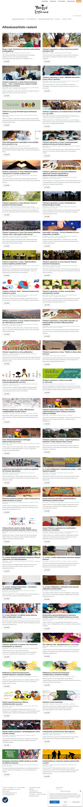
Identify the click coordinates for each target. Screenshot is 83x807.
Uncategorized (58, 117)
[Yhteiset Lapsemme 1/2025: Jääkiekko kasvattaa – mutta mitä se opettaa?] (62, 70)
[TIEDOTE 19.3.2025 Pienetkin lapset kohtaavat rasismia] (21, 105)
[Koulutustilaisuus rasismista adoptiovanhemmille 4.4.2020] (62, 754)
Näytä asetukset (76, 802)
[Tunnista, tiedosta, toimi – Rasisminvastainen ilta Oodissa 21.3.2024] (21, 284)
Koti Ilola (57, 19)
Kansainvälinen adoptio (18, 19)
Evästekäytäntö (64, 804)
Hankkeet (31, 789)
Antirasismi (12, 53)
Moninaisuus (5, 89)
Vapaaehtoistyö (10, 237)
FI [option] (73, 15)
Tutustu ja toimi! (66, 19)
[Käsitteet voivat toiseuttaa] (62, 695)
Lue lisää (6, 61)
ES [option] (80, 15)
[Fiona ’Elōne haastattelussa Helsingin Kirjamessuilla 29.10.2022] (21, 433)
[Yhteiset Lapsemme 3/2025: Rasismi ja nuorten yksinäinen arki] (62, 40)
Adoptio (11, 206)
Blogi (16, 53)
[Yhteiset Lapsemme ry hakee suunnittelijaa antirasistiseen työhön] (62, 284)
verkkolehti (69, 53)
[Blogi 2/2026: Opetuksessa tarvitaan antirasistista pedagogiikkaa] (21, 40)
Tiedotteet (51, 117)
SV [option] (75, 15)
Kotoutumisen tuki (31, 19)
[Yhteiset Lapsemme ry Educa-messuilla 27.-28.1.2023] (62, 373)
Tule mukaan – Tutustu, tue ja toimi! (37, 794)
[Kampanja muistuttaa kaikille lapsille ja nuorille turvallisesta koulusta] (21, 754)
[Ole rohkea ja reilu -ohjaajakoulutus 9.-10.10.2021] (62, 638)
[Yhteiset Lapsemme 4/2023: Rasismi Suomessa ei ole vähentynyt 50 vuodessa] (21, 314)
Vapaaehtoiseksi (71, 1)
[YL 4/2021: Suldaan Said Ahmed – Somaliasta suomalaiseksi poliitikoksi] (21, 580)
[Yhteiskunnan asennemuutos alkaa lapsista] (62, 725)
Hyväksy (54, 802)
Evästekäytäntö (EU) (34, 796)
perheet (10, 325)
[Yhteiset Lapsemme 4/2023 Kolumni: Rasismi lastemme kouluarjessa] (62, 255)
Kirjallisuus (25, 443)
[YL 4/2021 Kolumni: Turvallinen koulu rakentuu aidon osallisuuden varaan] (21, 608)
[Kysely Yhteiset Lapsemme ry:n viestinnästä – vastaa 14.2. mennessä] (62, 521)
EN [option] (78, 15)
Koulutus (53, 116)
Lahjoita (79, 1)
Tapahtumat (45, 117)
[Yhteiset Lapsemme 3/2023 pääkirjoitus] (21, 345)
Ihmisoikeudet (65, 115)
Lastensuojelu (33, 384)
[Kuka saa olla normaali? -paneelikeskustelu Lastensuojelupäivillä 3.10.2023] (21, 373)
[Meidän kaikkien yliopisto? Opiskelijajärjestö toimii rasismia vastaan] (21, 725)
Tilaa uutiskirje (61, 1)
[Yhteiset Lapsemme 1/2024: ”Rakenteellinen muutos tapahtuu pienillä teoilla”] (21, 255)
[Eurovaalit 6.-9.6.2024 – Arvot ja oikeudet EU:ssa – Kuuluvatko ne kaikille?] (62, 225)
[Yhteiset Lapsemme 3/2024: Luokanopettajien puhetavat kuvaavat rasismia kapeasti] (62, 135)
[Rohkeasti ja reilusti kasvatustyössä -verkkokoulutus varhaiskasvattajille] (62, 666)
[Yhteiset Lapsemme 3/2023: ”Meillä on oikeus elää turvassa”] (62, 345)
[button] (80, 791)
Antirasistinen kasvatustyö (45, 19)
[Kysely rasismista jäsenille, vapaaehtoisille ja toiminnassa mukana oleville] (62, 492)
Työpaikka (55, 296)
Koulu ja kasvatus (22, 53)
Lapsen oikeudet (35, 87)
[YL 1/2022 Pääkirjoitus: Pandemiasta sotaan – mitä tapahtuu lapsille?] (62, 462)
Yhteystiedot (45, 1)
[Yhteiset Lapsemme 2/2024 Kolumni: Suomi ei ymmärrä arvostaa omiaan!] (21, 196)
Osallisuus (73, 116)
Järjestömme (53, 1)
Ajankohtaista (12, 87)
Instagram (58, 789)
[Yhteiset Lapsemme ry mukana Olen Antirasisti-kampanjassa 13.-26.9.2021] (21, 638)
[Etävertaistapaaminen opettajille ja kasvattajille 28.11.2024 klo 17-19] (21, 135)
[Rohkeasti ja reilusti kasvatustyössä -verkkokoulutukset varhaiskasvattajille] (21, 666)
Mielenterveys (58, 53)
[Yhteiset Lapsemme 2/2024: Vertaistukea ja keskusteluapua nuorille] (62, 196)
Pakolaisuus (50, 237)
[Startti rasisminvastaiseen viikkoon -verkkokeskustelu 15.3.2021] (21, 695)
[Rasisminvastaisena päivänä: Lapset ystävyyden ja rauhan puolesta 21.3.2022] (21, 492)
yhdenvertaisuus (22, 89)
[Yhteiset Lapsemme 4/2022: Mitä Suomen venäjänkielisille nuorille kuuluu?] (21, 403)
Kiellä (65, 802)
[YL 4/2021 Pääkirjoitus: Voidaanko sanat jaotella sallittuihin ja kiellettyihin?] (62, 580)
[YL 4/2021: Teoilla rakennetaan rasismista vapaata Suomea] (62, 551)
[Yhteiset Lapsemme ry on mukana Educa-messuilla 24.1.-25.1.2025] (62, 105)
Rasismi (28, 53)
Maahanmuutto (6, 208)
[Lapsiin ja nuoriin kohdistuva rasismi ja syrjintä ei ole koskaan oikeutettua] (21, 462)
